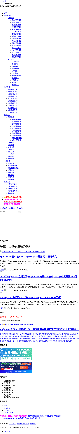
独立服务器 (11, 59)
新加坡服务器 (16, 75)
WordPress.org (8, 412)
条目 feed (7, 408)
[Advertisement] (39, 226)
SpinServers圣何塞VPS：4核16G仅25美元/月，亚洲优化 (28, 256)
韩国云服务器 (16, 29)
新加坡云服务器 (17, 36)
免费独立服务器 (13, 168)
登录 (5, 405)
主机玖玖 (3, 1)
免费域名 (11, 170)
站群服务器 (15, 80)
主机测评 (7, 87)
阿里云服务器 (16, 43)
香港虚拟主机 (16, 119)
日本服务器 (15, 71)
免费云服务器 (12, 165)
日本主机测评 (12, 98)
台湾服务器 (15, 73)
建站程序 (11, 145)
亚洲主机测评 (12, 105)
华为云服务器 (16, 45)
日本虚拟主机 (16, 131)
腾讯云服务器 (16, 41)
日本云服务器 (16, 32)
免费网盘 (11, 172)
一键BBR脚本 (12, 188)
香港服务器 (15, 66)
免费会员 (11, 177)
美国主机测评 (12, 89)
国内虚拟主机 (16, 126)
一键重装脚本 (12, 186)
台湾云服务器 (16, 27)
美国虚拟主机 (16, 122)
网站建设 (7, 115)
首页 (5, 13)
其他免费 (11, 179)
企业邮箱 (11, 158)
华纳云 (10, 416)
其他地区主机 (16, 140)
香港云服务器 (16, 22)
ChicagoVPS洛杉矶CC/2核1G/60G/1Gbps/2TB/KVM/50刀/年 (30, 297)
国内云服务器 (16, 20)
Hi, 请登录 (3, 208)
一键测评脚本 (12, 184)
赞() (2, 270)
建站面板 (11, 142)
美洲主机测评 (12, 110)
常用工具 (7, 182)
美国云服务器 (16, 25)
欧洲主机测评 (12, 103)
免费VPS (11, 163)
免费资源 (7, 161)
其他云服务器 (16, 57)
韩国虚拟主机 (16, 133)
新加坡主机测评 (13, 101)
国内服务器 (15, 62)
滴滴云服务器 (16, 55)
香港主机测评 (12, 92)
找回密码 (20, 208)
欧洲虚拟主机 (16, 135)
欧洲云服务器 (16, 34)
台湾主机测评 (12, 94)
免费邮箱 (11, 175)
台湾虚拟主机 (16, 128)
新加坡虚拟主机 (17, 138)
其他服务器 (15, 85)
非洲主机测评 (12, 112)
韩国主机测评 (12, 96)
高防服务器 (15, 82)
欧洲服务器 (15, 78)
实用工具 (11, 193)
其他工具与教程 (13, 191)
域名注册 (11, 147)
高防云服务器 (16, 38)
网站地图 (26, 424)
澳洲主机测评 (12, 108)
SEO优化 (11, 154)
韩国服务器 (15, 68)
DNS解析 (11, 149)
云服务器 (11, 18)
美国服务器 (15, 64)
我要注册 (12, 208)
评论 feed (7, 410)
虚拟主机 (11, 117)
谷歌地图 (20, 424)
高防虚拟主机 (16, 124)
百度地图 (33, 424)
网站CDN (11, 152)
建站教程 (11, 156)
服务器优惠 (8, 15)
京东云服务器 (16, 50)
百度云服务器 (16, 52)
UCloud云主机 (16, 48)
